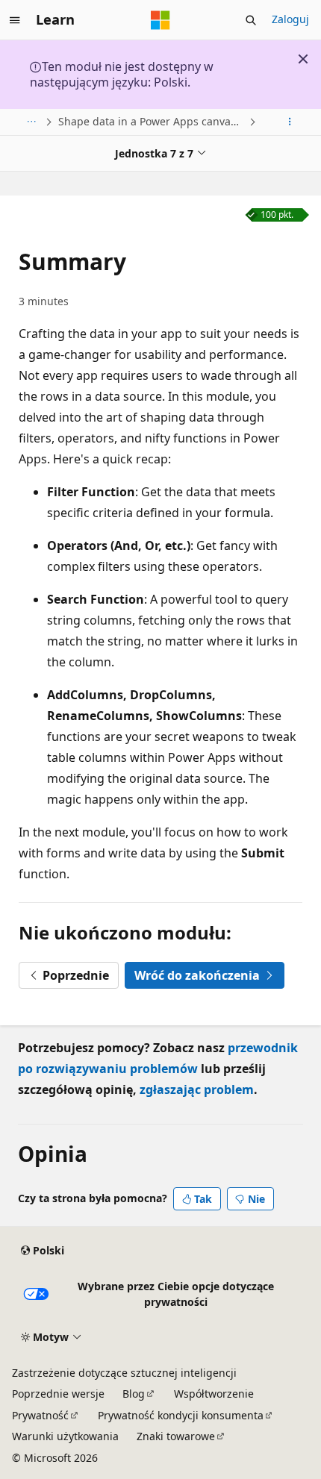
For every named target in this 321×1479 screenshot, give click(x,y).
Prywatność (40, 1415)
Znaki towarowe (176, 1436)
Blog (133, 1393)
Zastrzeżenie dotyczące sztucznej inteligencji (124, 1373)
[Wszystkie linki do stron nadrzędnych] (31, 122)
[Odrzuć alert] (303, 59)
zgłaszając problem (197, 1089)
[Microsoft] (160, 20)
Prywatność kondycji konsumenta (181, 1415)
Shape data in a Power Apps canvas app (152, 121)
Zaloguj (290, 19)
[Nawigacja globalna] (15, 20)
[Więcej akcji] (290, 122)
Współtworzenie (214, 1393)
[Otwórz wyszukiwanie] (251, 20)
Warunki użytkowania (65, 1436)
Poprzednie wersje (58, 1393)
